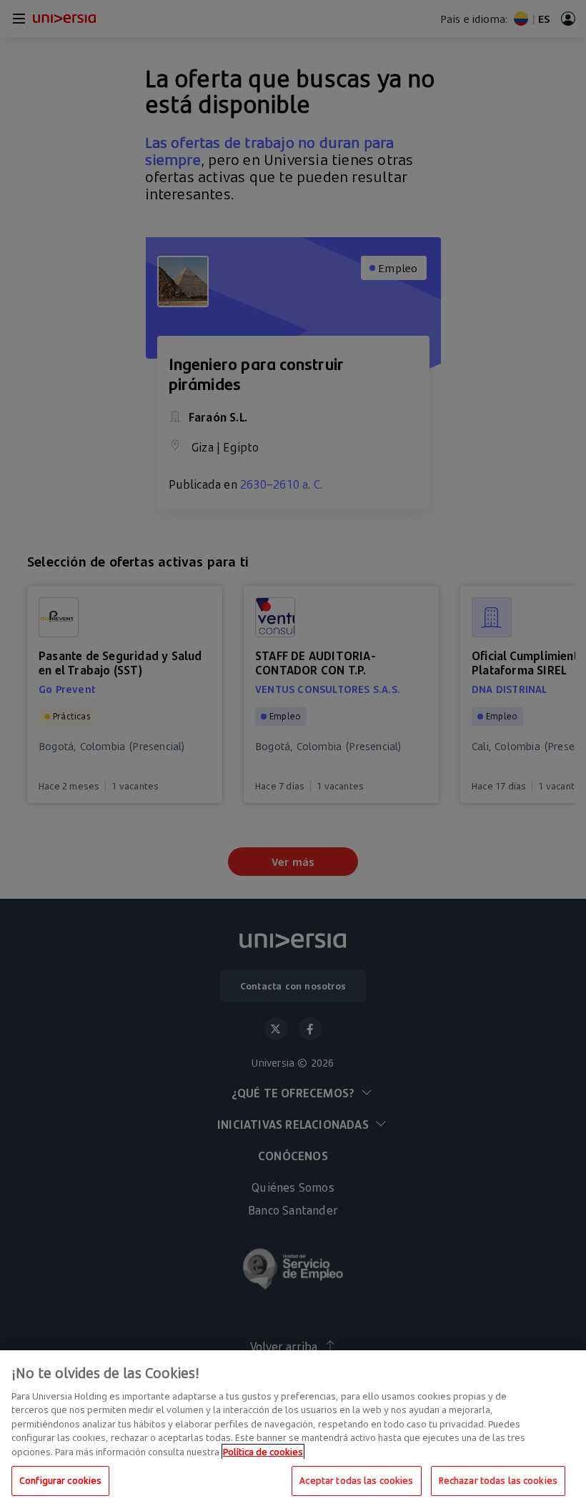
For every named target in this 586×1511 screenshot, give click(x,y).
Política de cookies (263, 1451)
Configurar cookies (60, 1480)
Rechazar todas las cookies (498, 1480)
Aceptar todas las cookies (356, 1480)
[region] (293, 1430)
